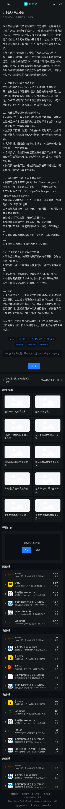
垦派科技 (25, 794)
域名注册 (32, 344)
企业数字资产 (36, 339)
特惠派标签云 (47, 794)
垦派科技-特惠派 (32, 353)
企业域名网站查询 (50, 353)
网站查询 (44, 344)
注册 (38, 549)
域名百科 (21, 17)
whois (12, 339)
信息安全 (50, 339)
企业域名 (22, 339)
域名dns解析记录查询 (32, 797)
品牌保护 (19, 344)
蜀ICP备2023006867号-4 (41, 805)
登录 (60, 3)
